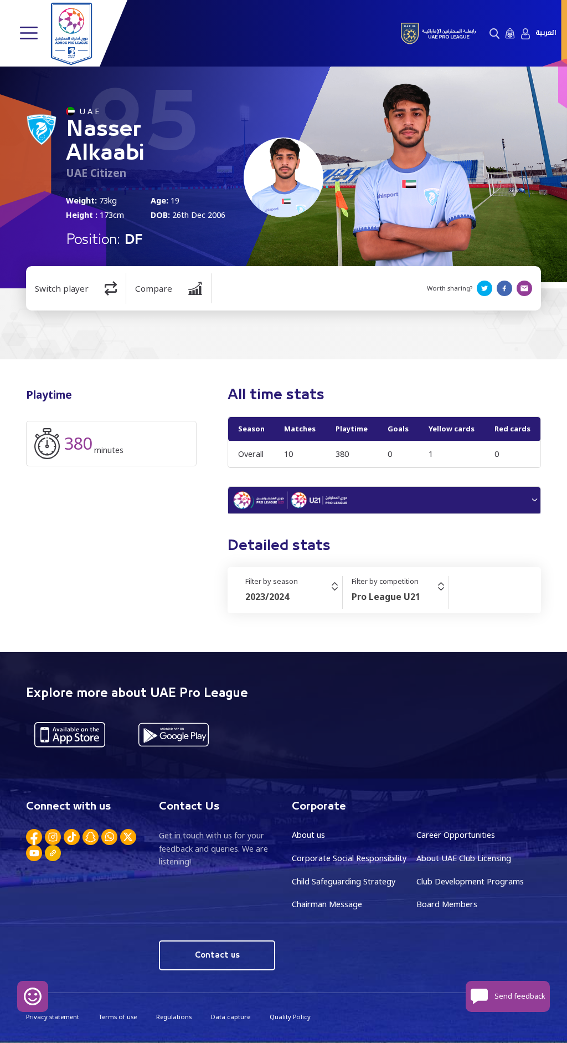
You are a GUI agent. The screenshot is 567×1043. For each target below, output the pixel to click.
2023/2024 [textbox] (267, 597)
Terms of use (118, 1017)
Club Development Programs (470, 881)
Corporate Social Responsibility (349, 858)
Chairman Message (327, 904)
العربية (545, 33)
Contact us (217, 955)
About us (308, 835)
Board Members (446, 904)
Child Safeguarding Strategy (343, 881)
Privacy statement (52, 1017)
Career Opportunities (455, 835)
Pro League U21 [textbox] (386, 597)
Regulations (174, 1017)
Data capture (230, 1017)
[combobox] (293, 596)
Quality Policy (290, 1017)
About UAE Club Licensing (463, 858)
